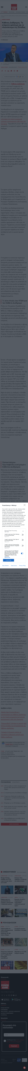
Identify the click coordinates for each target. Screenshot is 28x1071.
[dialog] (14, 535)
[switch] (22, 535)
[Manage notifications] (24, 1068)
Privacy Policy (22, 565)
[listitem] (14, 531)
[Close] (25, 505)
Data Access (14, 565)
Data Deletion (5, 565)
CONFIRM (8, 560)
